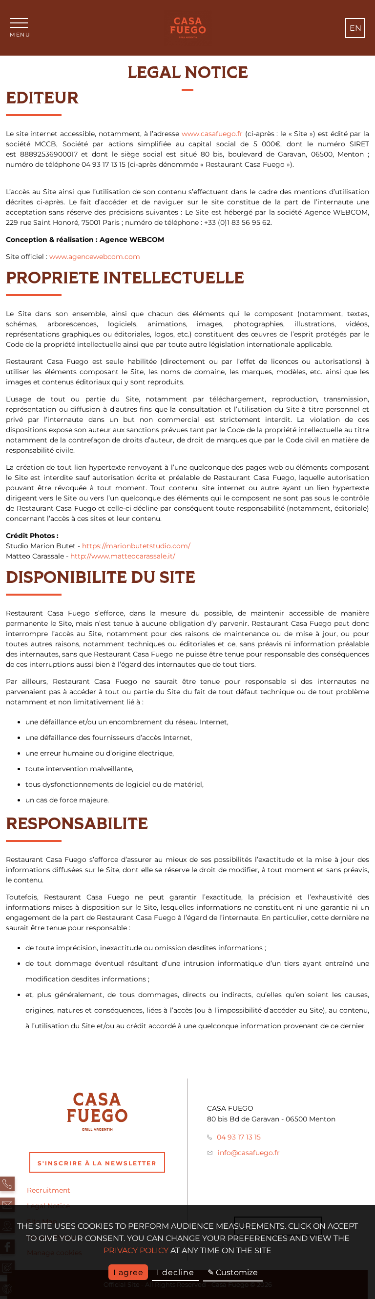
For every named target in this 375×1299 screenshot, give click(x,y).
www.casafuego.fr (212, 133)
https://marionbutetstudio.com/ (136, 545)
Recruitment (48, 1190)
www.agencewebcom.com (94, 256)
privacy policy (136, 1250)
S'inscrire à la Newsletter (97, 1163)
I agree (128, 1272)
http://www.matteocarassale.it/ (122, 556)
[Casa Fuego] (187, 28)
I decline (175, 1272)
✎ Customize (233, 1272)
